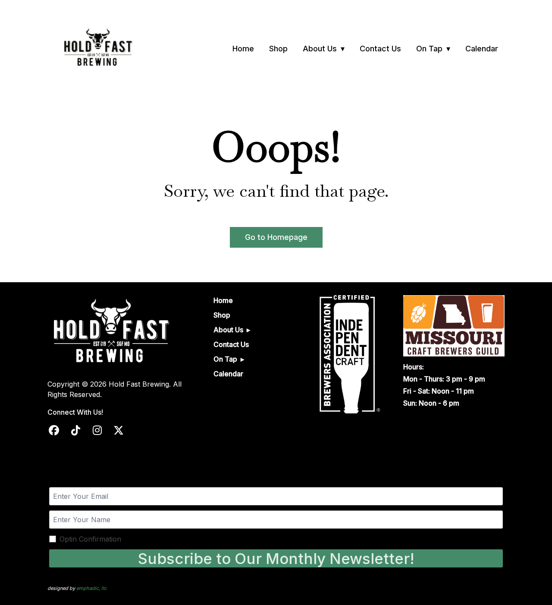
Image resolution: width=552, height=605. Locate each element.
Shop (278, 48)
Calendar (481, 48)
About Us (320, 48)
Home (243, 48)
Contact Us (380, 48)
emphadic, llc (91, 588)
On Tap (429, 48)
